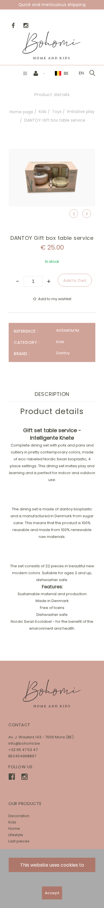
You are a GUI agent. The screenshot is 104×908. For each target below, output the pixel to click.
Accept (52, 893)
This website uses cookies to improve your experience (52, 867)
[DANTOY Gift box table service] (52, 138)
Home (14, 828)
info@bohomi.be (24, 743)
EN (81, 73)
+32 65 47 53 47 (23, 749)
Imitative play (80, 111)
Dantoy (63, 353)
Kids (43, 111)
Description (52, 394)
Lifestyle (15, 835)
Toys (57, 111)
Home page (21, 112)
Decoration (18, 816)
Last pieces (18, 841)
